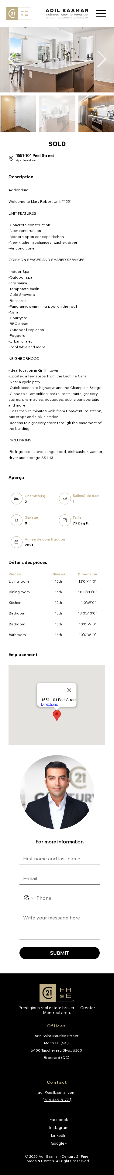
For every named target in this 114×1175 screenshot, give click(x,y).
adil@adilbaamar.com (56, 1092)
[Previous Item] (12, 59)
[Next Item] (101, 59)
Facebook (59, 1119)
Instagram (58, 1127)
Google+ (59, 1143)
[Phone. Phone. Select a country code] (29, 898)
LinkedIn (59, 1135)
